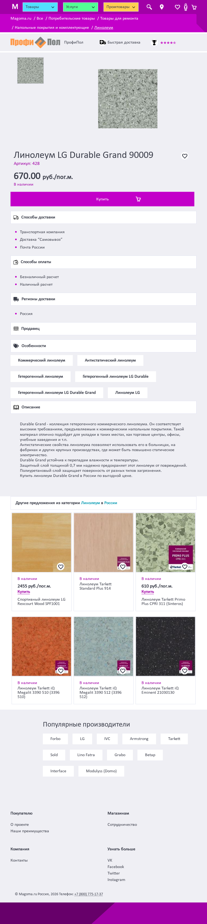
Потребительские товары (72, 18)
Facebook (116, 867)
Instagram (116, 880)
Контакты (19, 860)
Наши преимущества (30, 831)
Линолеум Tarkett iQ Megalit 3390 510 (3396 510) (39, 692)
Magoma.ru (21, 18)
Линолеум (103, 28)
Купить (102, 199)
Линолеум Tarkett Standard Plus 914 (96, 586)
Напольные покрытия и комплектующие (52, 28)
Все (40, 18)
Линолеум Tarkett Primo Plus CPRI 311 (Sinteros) (163, 601)
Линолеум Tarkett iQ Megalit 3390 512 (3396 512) (101, 692)
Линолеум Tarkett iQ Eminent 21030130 (160, 690)
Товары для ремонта (119, 18)
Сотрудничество (122, 825)
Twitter (114, 873)
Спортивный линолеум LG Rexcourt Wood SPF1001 (41, 601)
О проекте (20, 825)
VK (110, 860)
